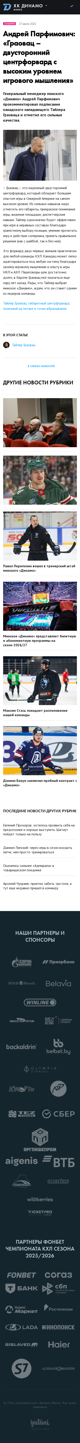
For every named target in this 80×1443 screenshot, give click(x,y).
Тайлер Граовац (23, 345)
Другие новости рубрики (38, 382)
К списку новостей (41, 366)
